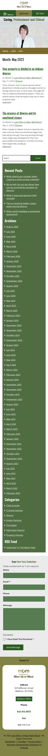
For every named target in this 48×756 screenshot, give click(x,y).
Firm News (11, 525)
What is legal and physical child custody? (21, 197)
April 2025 (11, 305)
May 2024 (10, 360)
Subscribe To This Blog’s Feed (20, 547)
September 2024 (14, 340)
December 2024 (13, 325)
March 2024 (11, 369)
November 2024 (14, 330)
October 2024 (12, 335)
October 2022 (12, 453)
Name (6, 570)
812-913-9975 (24, 711)
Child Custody (13, 505)
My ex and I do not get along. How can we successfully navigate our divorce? (22, 187)
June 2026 (11, 236)
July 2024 (10, 350)
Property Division (14, 535)
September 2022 (14, 458)
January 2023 (12, 439)
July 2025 (10, 291)
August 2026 (12, 226)
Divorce (19, 81)
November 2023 (14, 389)
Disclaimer (8, 634)
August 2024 (12, 345)
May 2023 (10, 419)
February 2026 (13, 256)
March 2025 (11, 310)
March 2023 (11, 429)
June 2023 (11, 414)
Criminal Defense (14, 510)
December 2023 (13, 384)
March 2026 (11, 251)
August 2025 (12, 286)
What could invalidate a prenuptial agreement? (23, 213)
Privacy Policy (34, 741)
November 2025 (14, 271)
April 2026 (11, 246)
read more (6, 102)
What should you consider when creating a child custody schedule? (22, 178)
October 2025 (12, 276)
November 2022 (14, 448)
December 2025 (13, 266)
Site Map (22, 741)
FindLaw (24, 747)
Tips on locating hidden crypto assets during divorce (21, 205)
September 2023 (14, 399)
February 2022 (13, 493)
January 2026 (12, 261)
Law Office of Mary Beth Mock (27, 78)
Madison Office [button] (24, 698)
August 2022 (12, 463)
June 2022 (11, 473)
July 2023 (10, 409)
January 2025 (12, 320)
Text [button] (41, 13)
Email (6, 581)
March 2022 (11, 488)
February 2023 (13, 434)
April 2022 (11, 483)
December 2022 (13, 443)
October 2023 (12, 394)
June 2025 (11, 295)
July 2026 (10, 231)
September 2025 (14, 281)
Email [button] (25, 13)
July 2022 (10, 468)
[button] (8, 14)
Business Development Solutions (23, 744)
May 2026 (10, 241)
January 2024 (12, 379)
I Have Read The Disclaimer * (20, 639)
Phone (6, 593)
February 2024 (13, 374)
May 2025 (10, 300)
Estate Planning (13, 520)
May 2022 (10, 478)
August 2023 (12, 404)
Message (7, 605)
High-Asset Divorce (15, 530)
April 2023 (11, 424)
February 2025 (13, 315)
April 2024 (11, 365)
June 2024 (11, 355)
